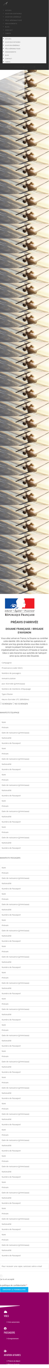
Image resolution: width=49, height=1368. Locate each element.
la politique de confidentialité (13, 1285)
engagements (11, 24)
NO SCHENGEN (21, 703)
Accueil (8, 39)
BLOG (7, 55)
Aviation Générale (13, 17)
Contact (8, 58)
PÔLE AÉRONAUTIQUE (12, 48)
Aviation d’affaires (12, 42)
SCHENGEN (7, 703)
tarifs (8, 33)
